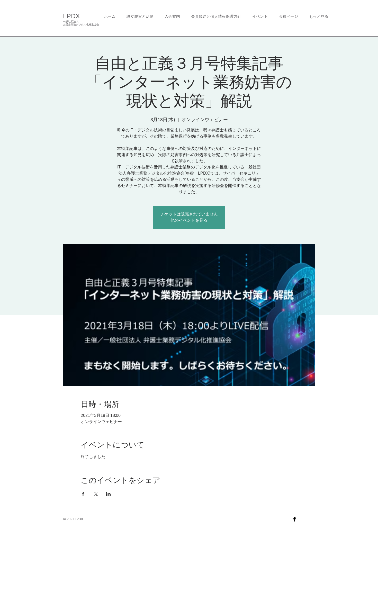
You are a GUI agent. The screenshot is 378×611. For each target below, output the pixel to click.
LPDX (71, 16)
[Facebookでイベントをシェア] (83, 494)
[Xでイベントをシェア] (95, 494)
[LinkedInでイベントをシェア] (108, 494)
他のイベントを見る (189, 220)
